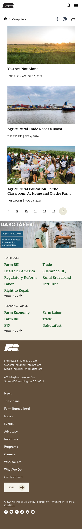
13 (53, 211)
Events (9, 424)
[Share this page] (74, 19)
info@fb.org (34, 365)
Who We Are (12, 462)
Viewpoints (19, 19)
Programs (11, 447)
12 (44, 211)
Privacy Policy (57, 501)
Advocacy (11, 431)
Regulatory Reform (20, 277)
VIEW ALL (11, 296)
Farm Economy (17, 312)
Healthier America (19, 271)
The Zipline (12, 401)
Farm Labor (52, 312)
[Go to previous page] (8, 211)
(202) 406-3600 (28, 361)
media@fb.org (33, 369)
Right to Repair (17, 290)
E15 (7, 325)
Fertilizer (50, 284)
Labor (9, 284)
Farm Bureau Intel (17, 408)
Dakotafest (52, 325)
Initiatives (11, 439)
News (8, 393)
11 (35, 211)
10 (26, 211)
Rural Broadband (57, 277)
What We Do (13, 469)
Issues (8, 416)
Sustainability (55, 271)
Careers (9, 454)
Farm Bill (11, 264)
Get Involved (13, 477)
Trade (47, 264)
